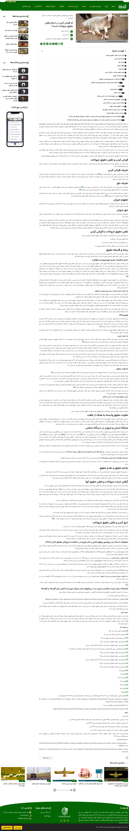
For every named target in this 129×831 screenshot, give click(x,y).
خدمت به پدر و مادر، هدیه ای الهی (10, 84)
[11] (74, 387)
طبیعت (120, 86)
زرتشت (125, 781)
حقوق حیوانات (56, 39)
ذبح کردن (48, 39)
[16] (44, 434)
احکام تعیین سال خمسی (11, 23)
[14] (81, 434)
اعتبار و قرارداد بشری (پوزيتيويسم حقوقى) (110, 79)
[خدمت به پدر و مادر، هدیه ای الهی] (23, 84)
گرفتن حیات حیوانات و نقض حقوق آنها (113, 110)
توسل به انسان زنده (11, 30)
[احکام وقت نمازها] (23, 44)
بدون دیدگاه (46, 758)
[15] (63, 434)
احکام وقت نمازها (11, 44)
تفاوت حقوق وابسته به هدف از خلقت (114, 100)
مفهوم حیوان (120, 66)
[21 (127, 709)
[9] (83, 342)
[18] (103, 458)
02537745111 (24, 815)
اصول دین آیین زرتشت (69, 784)
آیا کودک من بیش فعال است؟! (9, 70)
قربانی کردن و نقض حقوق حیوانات (115, 55)
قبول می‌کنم (18, 827)
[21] (127, 599)
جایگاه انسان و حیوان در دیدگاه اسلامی (113, 103)
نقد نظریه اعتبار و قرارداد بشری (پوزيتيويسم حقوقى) (105, 83)
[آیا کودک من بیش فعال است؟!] (23, 71)
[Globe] (8, 2)
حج (49, 781)
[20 (127, 702)
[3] (80, 190)
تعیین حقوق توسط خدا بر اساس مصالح (108, 96)
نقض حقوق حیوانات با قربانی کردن (114, 72)
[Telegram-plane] (67, 820)
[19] (53, 519)
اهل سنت (22, 781)
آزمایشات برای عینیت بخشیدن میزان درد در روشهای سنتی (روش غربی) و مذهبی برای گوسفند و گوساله (94, 120)
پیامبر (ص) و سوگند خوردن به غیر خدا (11, 51)
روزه (100, 781)
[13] (103, 434)
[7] (100, 326)
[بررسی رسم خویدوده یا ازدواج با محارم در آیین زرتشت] (116, 774)
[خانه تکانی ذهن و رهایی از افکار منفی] (23, 91)
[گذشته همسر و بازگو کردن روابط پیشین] (23, 37)
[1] (98, 174)
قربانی (63, 39)
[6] (121, 315)
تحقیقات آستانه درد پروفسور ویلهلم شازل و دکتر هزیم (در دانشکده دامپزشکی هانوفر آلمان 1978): (95, 117)
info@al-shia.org (23, 819)
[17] (68, 452)
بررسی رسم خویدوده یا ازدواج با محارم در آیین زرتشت (118, 785)
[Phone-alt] (10, 2)
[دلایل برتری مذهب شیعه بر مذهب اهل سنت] (13, 774)
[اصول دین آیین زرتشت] (64, 774)
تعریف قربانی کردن (119, 59)
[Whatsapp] (61, 820)
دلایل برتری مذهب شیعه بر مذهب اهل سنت (14, 785)
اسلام (49, 16)
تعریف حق (121, 62)
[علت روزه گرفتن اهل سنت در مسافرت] (90, 774)
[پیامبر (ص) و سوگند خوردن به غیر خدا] (23, 51)
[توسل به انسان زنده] (23, 30)
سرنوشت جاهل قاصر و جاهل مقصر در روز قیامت (10, 98)
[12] (123, 434)
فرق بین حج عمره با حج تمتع (41, 784)
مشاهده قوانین (7, 828)
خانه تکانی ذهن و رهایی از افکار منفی (9, 91)
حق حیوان (121, 69)
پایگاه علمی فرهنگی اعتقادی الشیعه (62, 16)
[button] (113, 6)
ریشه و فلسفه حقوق (118, 76)
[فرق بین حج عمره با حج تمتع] (39, 774)
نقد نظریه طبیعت (114, 89)
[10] (52, 372)
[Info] (15, 2)
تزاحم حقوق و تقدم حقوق (117, 106)
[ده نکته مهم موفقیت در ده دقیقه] (23, 78)
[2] (82, 187)
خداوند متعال (117, 93)
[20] (127, 585)
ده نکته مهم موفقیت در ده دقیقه (9, 77)
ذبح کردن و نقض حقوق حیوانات (115, 113)
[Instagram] (64, 820)
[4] (106, 196)
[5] (127, 645)
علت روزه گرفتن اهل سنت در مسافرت (90, 784)
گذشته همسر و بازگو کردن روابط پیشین (10, 37)
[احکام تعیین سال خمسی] (23, 23)
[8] (127, 656)
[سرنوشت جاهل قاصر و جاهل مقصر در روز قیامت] (23, 99)
